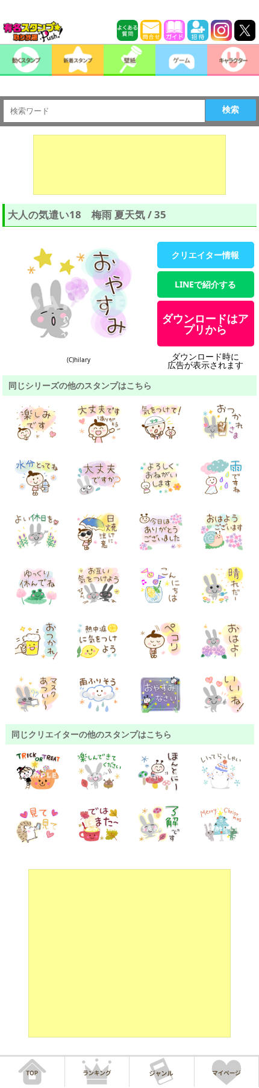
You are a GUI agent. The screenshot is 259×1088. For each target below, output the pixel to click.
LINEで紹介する (205, 284)
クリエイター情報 (205, 254)
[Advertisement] (129, 165)
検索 (230, 109)
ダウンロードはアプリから (205, 323)
